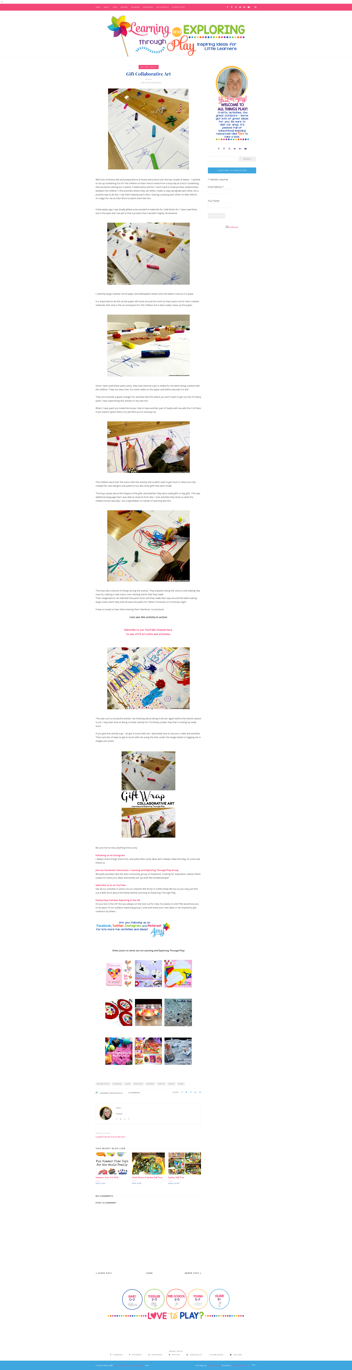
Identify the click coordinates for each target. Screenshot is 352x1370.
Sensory (124, 7)
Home (98, 7)
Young (181, 1084)
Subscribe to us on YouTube (111, 885)
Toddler (161, 1084)
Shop (115, 7)
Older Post (105, 1273)
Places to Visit (178, 7)
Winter (171, 1084)
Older (127, 1084)
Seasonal (135, 7)
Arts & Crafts (162, 7)
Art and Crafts (148, 67)
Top (253, 1365)
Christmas (117, 1084)
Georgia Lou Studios (240, 1365)
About (106, 7)
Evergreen (148, 7)
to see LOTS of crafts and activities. (148, 634)
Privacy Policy (176, 1351)
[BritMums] (232, 227)
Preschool (138, 1084)
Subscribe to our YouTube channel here (148, 629)
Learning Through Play (111, 1093)
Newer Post (192, 1273)
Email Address (216, 186)
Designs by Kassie (214, 1365)
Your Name (213, 200)
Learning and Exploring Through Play (129, 1365)
